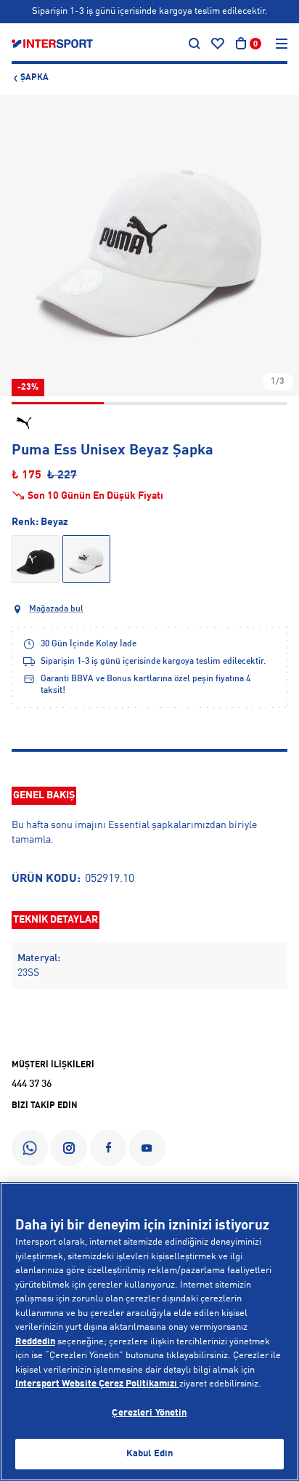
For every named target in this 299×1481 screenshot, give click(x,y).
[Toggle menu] (281, 43)
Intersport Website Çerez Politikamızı (97, 1384)
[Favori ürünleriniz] (217, 43)
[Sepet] (241, 43)
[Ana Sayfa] (52, 43)
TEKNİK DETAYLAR (55, 920)
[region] (149, 1331)
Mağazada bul (56, 609)
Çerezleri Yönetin (149, 1413)
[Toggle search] (194, 43)
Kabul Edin (149, 1453)
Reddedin (35, 1341)
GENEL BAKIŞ (44, 795)
